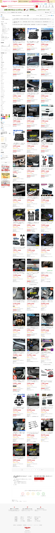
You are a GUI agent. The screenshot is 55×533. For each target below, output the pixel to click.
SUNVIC (29, 50)
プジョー (2, 74)
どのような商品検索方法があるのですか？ (20, 481)
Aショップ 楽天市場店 (31, 77)
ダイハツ (2, 61)
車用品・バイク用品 (15, 501)
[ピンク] (1, 116)
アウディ (2, 70)
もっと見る (15, 484)
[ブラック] (1, 115)
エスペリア (2, 97)
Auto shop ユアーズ (31, 152)
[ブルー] (1, 118)
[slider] (0, 46)
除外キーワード (3, 158)
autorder (15, 102)
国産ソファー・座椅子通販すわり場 (33, 416)
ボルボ (2, 75)
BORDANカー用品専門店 (31, 231)
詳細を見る (45, 24)
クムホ (2, 104)
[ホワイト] (4, 115)
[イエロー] (7, 116)
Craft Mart (43, 336)
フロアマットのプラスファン (18, 311)
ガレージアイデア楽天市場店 (46, 281)
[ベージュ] (7, 115)
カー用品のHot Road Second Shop (33, 282)
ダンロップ (2, 87)
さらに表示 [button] (2, 40)
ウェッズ (2, 86)
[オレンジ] (6, 116)
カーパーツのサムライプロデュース (19, 181)
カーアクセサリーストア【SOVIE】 (47, 362)
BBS (1, 105)
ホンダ (2, 54)
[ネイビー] (3, 118)
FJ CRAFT (43, 206)
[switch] (9, 133)
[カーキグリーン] (9, 115)
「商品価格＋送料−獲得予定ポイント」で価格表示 (19, 15)
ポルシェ (2, 76)
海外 (4, 122)
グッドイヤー (3, 95)
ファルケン (2, 109)
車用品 (20, 501)
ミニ (1, 71)
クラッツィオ (3, 91)
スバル (2, 63)
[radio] (1, 16)
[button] (34, 6)
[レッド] (4, 116)
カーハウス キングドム (45, 441)
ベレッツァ (2, 92)
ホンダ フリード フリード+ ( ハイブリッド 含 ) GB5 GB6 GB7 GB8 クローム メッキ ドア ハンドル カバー (33, 433)
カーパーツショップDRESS (32, 441)
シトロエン (2, 79)
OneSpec (43, 50)
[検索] (37, 6)
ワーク (2, 100)
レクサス (2, 66)
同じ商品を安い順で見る (33, 284)
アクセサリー (25, 501)
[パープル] (4, 118)
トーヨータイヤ (3, 101)
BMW (1, 67)
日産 (1, 57)
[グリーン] (9, 116)
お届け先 (2, 123)
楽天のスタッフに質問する (39, 478)
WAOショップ (16, 441)
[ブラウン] (6, 115)
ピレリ (2, 99)
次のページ (42, 469)
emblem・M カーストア (45, 231)
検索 (6, 50)
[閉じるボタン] (53, 19)
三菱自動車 (2, 62)
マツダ (2, 58)
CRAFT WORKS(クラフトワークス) (19, 50)
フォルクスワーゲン (4, 72)
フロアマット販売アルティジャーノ (47, 416)
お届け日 (2, 127)
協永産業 (2, 96)
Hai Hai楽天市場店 (16, 391)
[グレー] (3, 115)
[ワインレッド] (3, 116)
